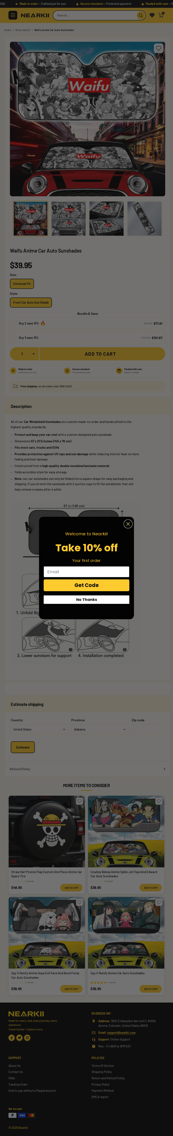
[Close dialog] (128, 524)
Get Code (86, 585)
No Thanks (86, 599)
